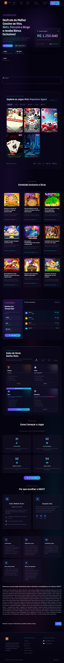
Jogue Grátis (8, 45)
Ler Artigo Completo (10, 219)
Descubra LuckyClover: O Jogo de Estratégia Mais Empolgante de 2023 (52, 210)
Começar (19, 383)
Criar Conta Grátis (32, 477)
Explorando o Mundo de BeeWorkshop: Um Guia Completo (50, 275)
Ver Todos (52, 100)
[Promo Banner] (32, 80)
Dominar (45, 409)
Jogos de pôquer (27, 648)
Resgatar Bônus (21, 45)
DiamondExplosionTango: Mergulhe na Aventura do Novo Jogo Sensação (11, 275)
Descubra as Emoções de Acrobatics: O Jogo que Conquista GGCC (10, 210)
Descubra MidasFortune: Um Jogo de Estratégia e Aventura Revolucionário (32, 210)
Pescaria (23, 104)
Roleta (30, 104)
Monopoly (9, 2)
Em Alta (10, 104)
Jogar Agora (13, 335)
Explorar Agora (54, 3)
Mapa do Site (55, 659)
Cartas (36, 104)
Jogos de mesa (27, 643)
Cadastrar (58, 623)
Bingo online (26, 645)
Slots (16, 104)
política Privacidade (28, 650)
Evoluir (45, 383)
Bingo (43, 104)
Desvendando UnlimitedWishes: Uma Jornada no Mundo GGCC (32, 242)
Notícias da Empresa (28, 653)
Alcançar (19, 409)
